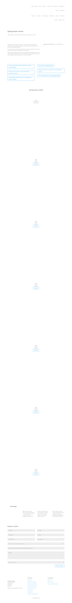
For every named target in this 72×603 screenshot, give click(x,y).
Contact (39, 6)
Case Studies (62, 10)
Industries (49, 6)
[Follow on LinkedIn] (48, 587)
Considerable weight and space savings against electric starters (20, 78)
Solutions (44, 6)
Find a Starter (30, 579)
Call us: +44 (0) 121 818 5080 (53, 583)
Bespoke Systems (31, 589)
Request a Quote (34, 6)
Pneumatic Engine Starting (32, 583)
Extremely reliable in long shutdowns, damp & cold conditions (20, 66)
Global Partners (61, 6)
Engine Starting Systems (32, 581)
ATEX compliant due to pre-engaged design (49, 75)
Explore (36, 164)
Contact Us (49, 579)
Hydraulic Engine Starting (32, 585)
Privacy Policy (30, 591)
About (57, 10)
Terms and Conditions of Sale (33, 593)
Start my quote (59, 566)
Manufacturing (55, 6)
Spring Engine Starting (32, 587)
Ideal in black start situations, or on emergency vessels (50, 70)
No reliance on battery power (46, 65)
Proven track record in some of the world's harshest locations (19, 72)
